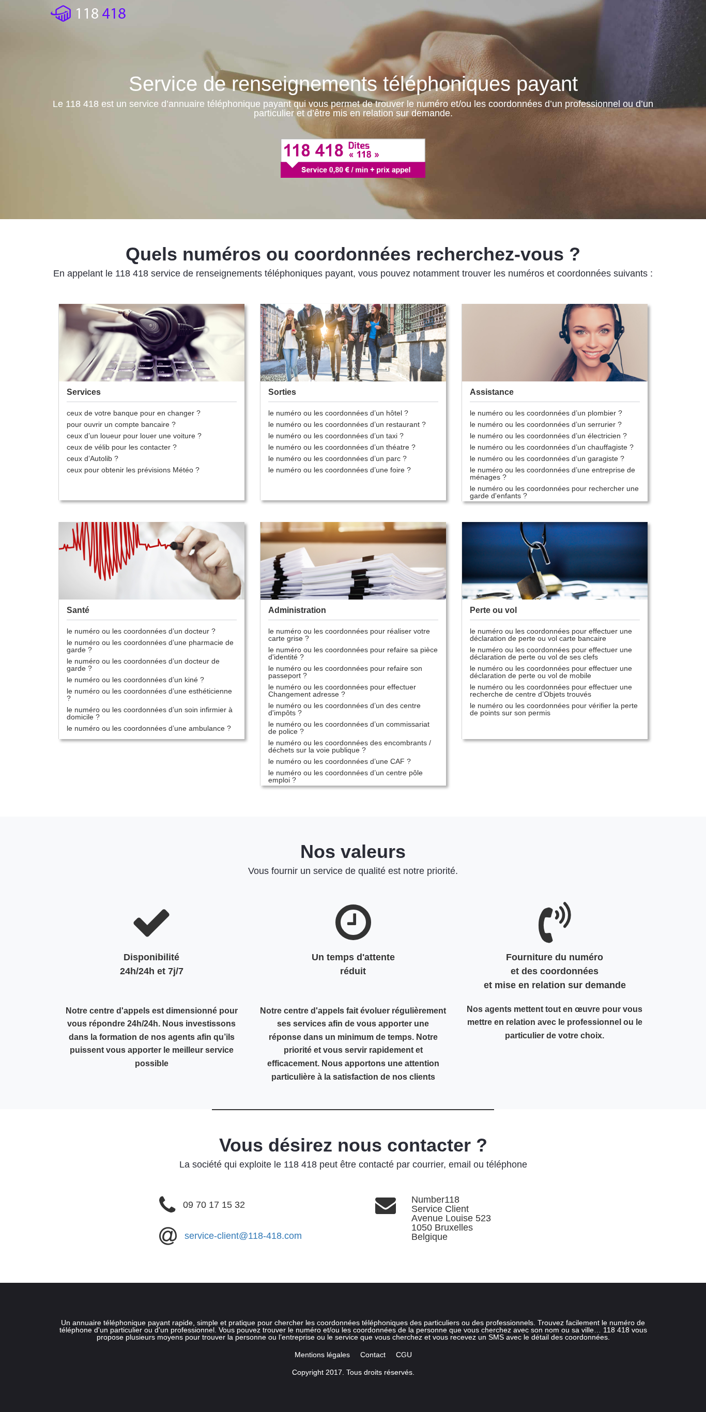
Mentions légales (322, 1354)
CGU (404, 1354)
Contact (373, 1354)
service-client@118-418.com (243, 1236)
